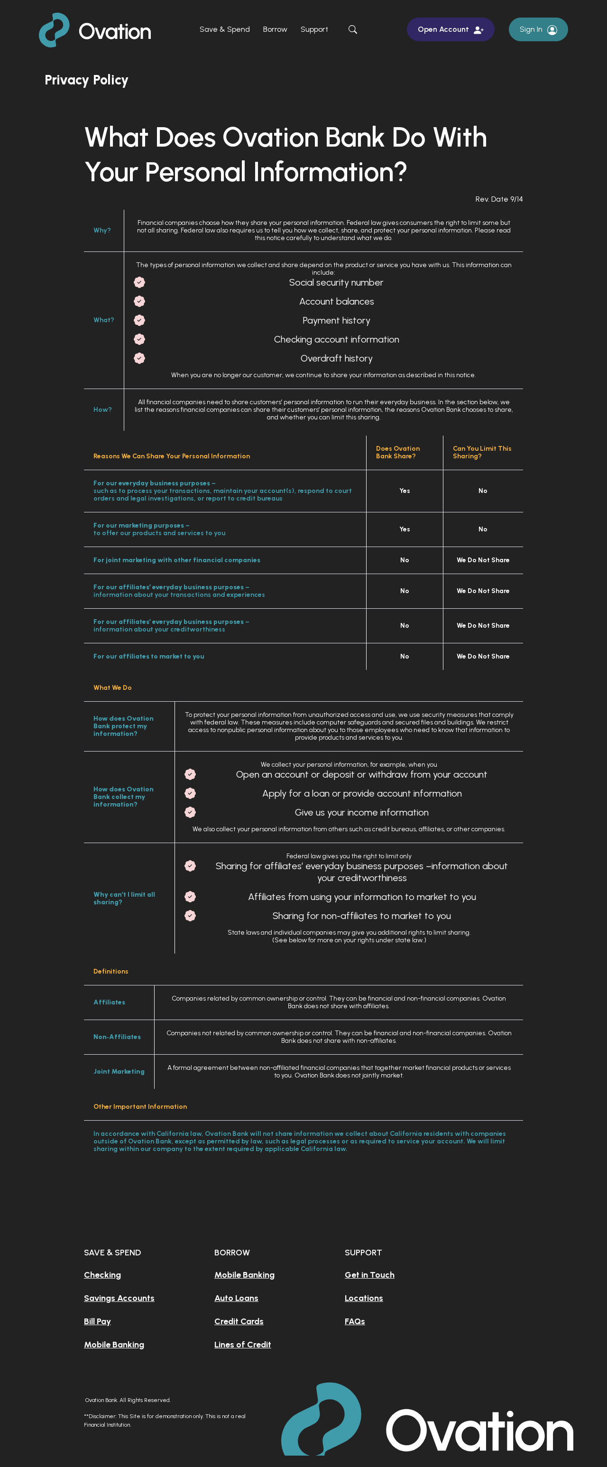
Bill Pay (97, 1321)
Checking (102, 1275)
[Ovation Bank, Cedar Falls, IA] (98, 28)
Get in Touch (370, 1275)
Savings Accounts (119, 1298)
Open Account (443, 29)
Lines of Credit (242, 1344)
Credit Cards (239, 1321)
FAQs (355, 1321)
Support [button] (314, 29)
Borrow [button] (275, 29)
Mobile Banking (114, 1344)
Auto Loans (236, 1298)
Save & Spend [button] (225, 29)
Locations (364, 1298)
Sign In (531, 29)
